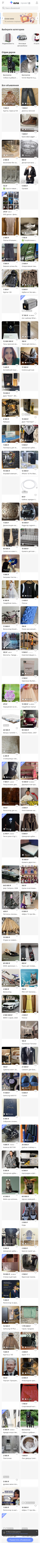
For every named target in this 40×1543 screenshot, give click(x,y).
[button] (17, 73)
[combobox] (20, 8)
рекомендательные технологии (17, 1534)
